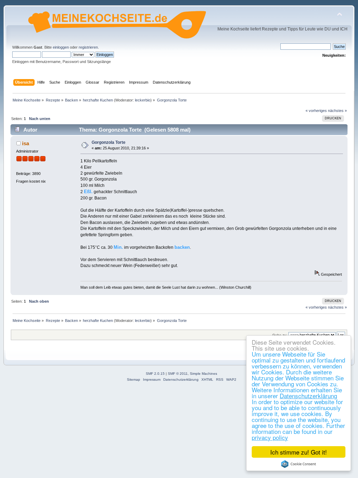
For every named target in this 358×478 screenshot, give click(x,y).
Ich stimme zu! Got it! (298, 452)
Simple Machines (203, 373)
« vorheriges (316, 110)
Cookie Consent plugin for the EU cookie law (298, 464)
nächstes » (337, 110)
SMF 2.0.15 (155, 373)
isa (25, 143)
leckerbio (142, 100)
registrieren (88, 47)
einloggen (61, 47)
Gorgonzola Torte (109, 142)
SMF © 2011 (178, 373)
